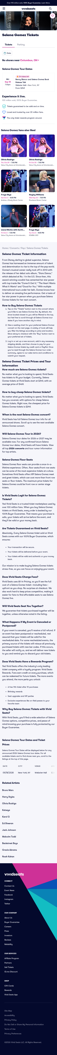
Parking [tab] (21, 44)
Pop (23, 248)
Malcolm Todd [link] (9, 836)
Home (5, 248)
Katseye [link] (6, 810)
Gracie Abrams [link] (9, 850)
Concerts (14, 248)
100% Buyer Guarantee (32, 3)
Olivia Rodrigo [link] (9, 803)
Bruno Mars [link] (7, 790)
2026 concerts (16, 448)
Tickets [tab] (8, 44)
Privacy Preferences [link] (12, 1033)
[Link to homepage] (28, 8)
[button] (7, 53)
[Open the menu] (4, 8)
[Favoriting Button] (52, 16)
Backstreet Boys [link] (10, 843)
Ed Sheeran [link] (7, 823)
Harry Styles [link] (8, 797)
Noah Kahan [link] (8, 856)
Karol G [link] (6, 817)
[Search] (50, 8)
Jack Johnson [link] (9, 830)
